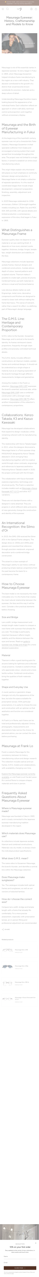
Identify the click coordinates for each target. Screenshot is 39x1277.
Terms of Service (7, 1273)
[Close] (36, 1243)
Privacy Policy (30, 1272)
